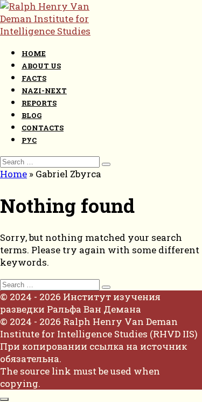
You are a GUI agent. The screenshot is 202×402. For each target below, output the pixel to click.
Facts (34, 78)
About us (41, 66)
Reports (39, 103)
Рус (29, 140)
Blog (31, 115)
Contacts (43, 128)
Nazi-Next (44, 90)
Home (34, 53)
